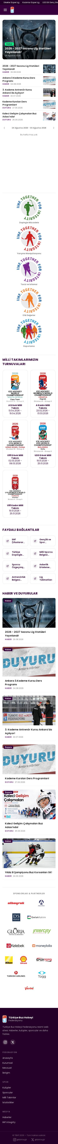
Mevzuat (7, 1067)
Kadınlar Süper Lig (30, 2)
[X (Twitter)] (12, 1042)
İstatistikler (8, 1102)
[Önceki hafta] (4, 128)
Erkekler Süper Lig (11, 2)
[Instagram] (5, 1042)
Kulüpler (6, 1087)
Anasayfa (7, 1057)
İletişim (6, 1072)
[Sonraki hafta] (54, 128)
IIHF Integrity (8, 1122)
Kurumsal (7, 1062)
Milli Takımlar (9, 1097)
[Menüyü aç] (5, 10)
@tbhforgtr (22, 1139)
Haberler (6, 1117)
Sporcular (7, 1092)
